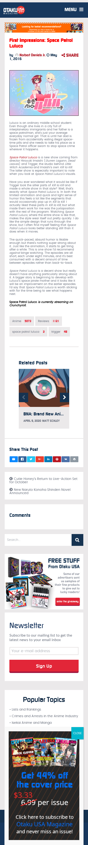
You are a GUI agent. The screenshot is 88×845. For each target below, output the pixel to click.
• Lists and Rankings (25, 709)
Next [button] (64, 397)
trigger (59, 331)
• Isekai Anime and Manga (30, 722)
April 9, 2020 (32, 420)
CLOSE (77, 733)
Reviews (48, 321)
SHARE (72, 55)
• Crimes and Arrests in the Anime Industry (43, 716)
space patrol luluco (28, 331)
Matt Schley (51, 420)
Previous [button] (23, 397)
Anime (21, 321)
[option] (44, 401)
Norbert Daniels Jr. (32, 55)
